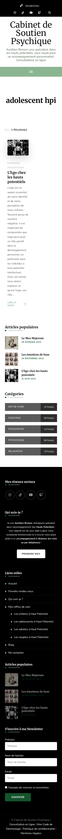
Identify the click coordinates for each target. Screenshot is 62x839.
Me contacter (16, 653)
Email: (8, 771)
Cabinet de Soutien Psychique (31, 33)
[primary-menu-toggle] (31, 71)
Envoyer (18, 797)
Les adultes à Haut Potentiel (31, 629)
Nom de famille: (14, 755)
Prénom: (10, 740)
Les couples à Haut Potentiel (31, 637)
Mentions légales (31, 833)
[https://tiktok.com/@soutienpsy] (20, 495)
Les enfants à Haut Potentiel (31, 614)
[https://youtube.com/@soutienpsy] (30, 495)
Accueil (12, 583)
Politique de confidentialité (39, 829)
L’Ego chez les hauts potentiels (16, 177)
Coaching (13, 163)
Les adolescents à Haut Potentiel (34, 621)
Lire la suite (11, 304)
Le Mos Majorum (32, 338)
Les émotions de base (35, 354)
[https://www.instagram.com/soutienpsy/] (10, 495)
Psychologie (15, 167)
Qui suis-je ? (15, 599)
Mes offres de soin (19, 607)
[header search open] (49, 13)
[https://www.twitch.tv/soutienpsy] (41, 495)
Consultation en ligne (22, 824)
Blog (11, 645)
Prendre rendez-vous (20, 591)
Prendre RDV (31, 553)
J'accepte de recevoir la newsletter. (28, 787)
